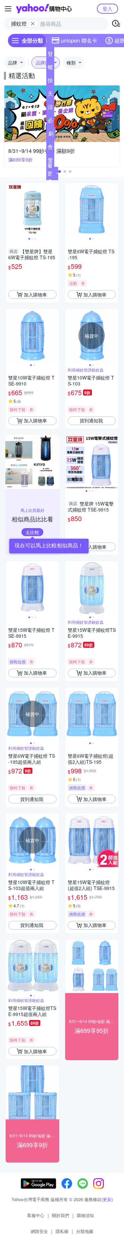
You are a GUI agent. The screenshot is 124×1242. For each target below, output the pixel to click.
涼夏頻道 (50, 108)
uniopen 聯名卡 (79, 40)
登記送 (50, 55)
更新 (107, 1199)
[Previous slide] (10, 209)
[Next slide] (55, 209)
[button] (59, 171)
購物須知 (85, 1215)
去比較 (32, 532)
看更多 (50, 173)
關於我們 (60, 1215)
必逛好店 (50, 121)
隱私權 (62, 1231)
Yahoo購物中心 (44, 8)
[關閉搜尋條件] (33, 24)
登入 (107, 8)
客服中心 (35, 1215)
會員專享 (50, 148)
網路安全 (39, 1231)
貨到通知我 (91, 420)
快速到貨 (50, 81)
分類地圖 (84, 1231)
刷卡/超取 (51, 135)
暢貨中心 (50, 68)
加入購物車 (35, 294)
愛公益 (50, 161)
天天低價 (50, 95)
